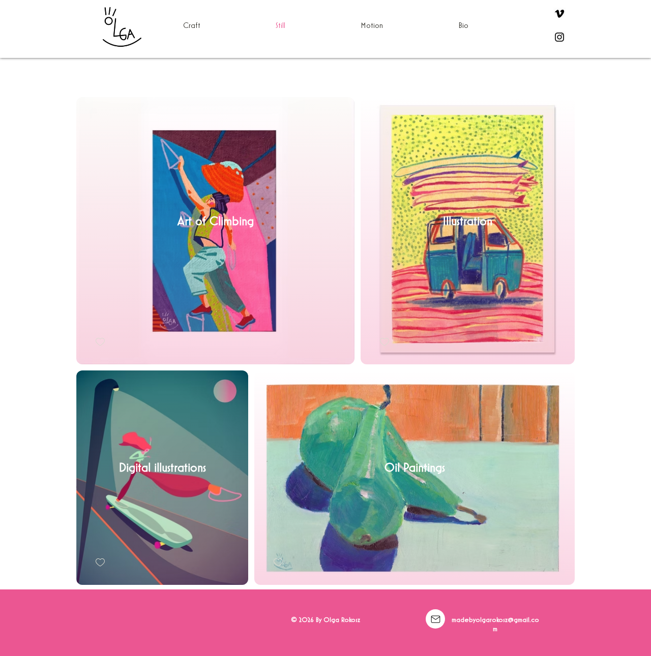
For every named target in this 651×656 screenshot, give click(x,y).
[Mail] (435, 619)
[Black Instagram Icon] (559, 37)
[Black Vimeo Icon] (559, 14)
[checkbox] (100, 342)
